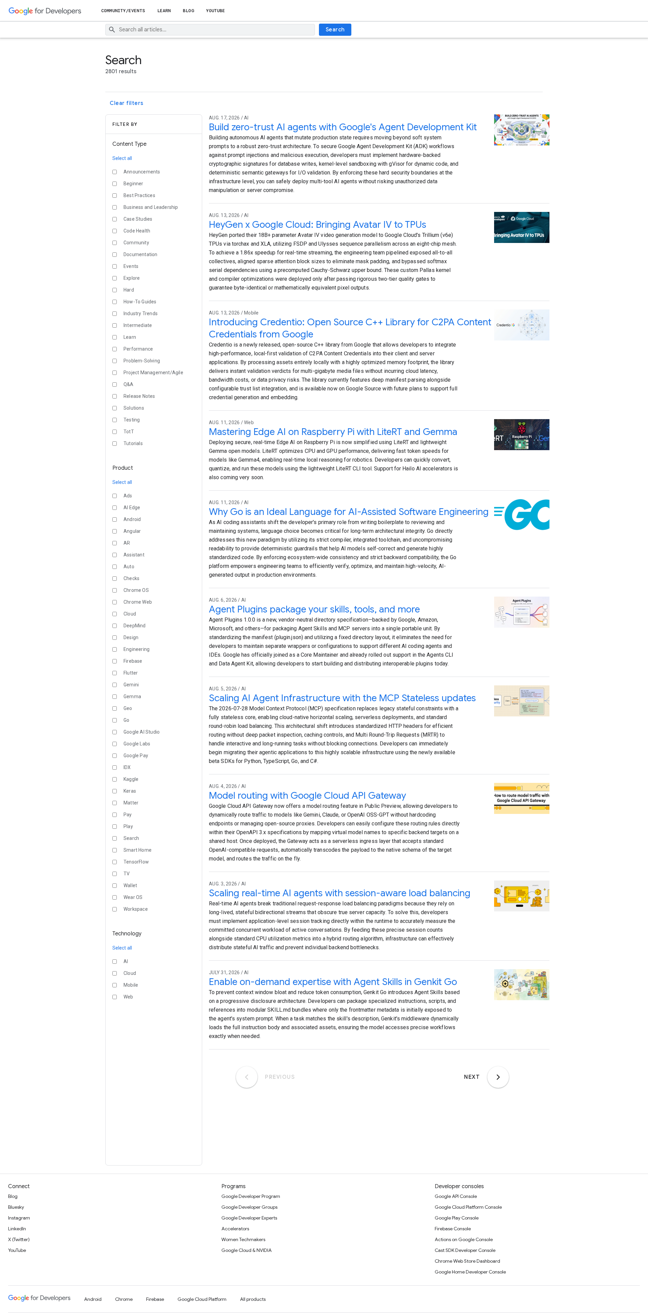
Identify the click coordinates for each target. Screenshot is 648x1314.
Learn (164, 10)
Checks (131, 578)
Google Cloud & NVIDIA (246, 1250)
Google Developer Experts (249, 1218)
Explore (132, 278)
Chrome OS (136, 590)
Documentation (141, 254)
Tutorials (133, 443)
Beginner (133, 183)
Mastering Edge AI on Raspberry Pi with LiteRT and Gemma (333, 432)
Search (335, 29)
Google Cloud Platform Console (468, 1207)
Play (128, 826)
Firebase (133, 661)
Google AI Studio (142, 732)
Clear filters (126, 103)
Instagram (19, 1218)
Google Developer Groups (249, 1207)
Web (128, 997)
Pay (128, 814)
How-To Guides (140, 301)
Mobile (131, 985)
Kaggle (131, 779)
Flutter (131, 673)
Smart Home (138, 850)
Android (132, 519)
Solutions (134, 408)
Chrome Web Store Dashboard (467, 1261)
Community (136, 242)
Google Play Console (457, 1218)
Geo (128, 708)
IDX (127, 767)
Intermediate (138, 325)
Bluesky (16, 1207)
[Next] (498, 1077)
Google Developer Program (250, 1196)
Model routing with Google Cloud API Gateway (307, 795)
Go (126, 720)
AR (127, 543)
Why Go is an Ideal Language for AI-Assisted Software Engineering (349, 512)
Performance (138, 349)
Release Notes (139, 396)
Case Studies (138, 219)
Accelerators (235, 1229)
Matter (131, 802)
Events (131, 266)
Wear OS (133, 897)
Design (131, 637)
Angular (132, 531)
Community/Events (123, 10)
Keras (130, 791)
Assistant (134, 554)
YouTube (215, 10)
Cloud (130, 614)
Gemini (131, 684)
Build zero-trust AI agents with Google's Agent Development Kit (343, 127)
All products (253, 1299)
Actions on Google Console (464, 1239)
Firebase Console (453, 1229)
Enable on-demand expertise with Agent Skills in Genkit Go (333, 982)
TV (127, 873)
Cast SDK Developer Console (465, 1250)
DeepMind (135, 625)
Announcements (142, 171)
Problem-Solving (142, 360)
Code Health (137, 231)
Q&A (129, 384)
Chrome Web (138, 602)
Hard (129, 290)
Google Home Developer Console (470, 1272)
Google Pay (136, 755)
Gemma (132, 696)
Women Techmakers (243, 1239)
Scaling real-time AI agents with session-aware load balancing (339, 893)
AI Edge (132, 507)
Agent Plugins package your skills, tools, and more (314, 609)
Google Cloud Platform (202, 1299)
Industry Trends (141, 313)
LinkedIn (17, 1229)
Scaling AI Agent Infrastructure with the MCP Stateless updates (342, 698)
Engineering (137, 649)
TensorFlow (136, 862)
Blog (188, 10)
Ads (128, 495)
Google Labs (137, 743)
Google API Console (456, 1196)
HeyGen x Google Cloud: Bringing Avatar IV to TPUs (317, 224)
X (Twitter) (19, 1239)
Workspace (136, 909)
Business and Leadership (151, 207)
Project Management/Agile (153, 372)
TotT (129, 431)
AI (126, 961)
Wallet (130, 885)
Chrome (124, 1299)
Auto (129, 566)
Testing (132, 419)
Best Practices (139, 195)
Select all (122, 158)
